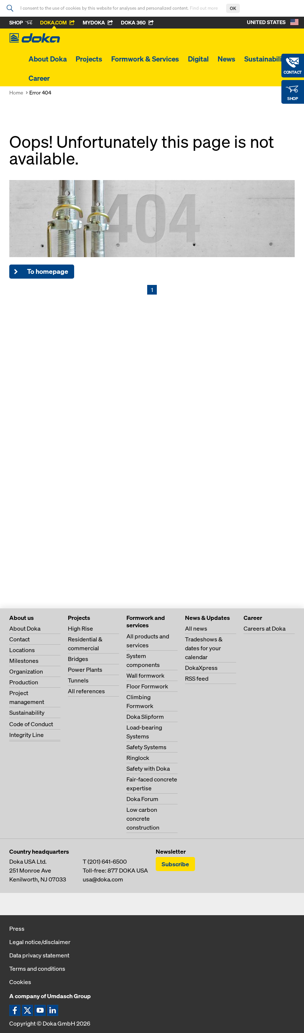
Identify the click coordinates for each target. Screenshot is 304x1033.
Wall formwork (145, 675)
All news (196, 628)
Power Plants (85, 669)
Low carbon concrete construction (142, 818)
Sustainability (266, 59)
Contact (19, 639)
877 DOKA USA (128, 870)
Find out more (204, 8)
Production (23, 682)
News (226, 59)
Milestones (24, 661)
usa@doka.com (103, 879)
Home (16, 92)
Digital (198, 59)
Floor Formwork (147, 686)
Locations (22, 650)
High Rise (80, 628)
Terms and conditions (37, 968)
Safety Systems (146, 747)
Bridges (78, 659)
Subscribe (175, 864)
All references (86, 691)
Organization (26, 671)
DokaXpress (201, 668)
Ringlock (137, 758)
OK (233, 8)
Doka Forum (142, 799)
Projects (89, 59)
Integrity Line (26, 735)
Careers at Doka (264, 628)
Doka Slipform (145, 717)
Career (39, 78)
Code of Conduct (31, 724)
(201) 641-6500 (107, 861)
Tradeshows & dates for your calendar (203, 648)
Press (16, 928)
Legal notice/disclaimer (39, 942)
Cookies (20, 982)
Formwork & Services (145, 59)
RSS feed (196, 678)
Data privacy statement (39, 955)
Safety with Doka (148, 768)
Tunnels (78, 680)
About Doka (48, 59)
